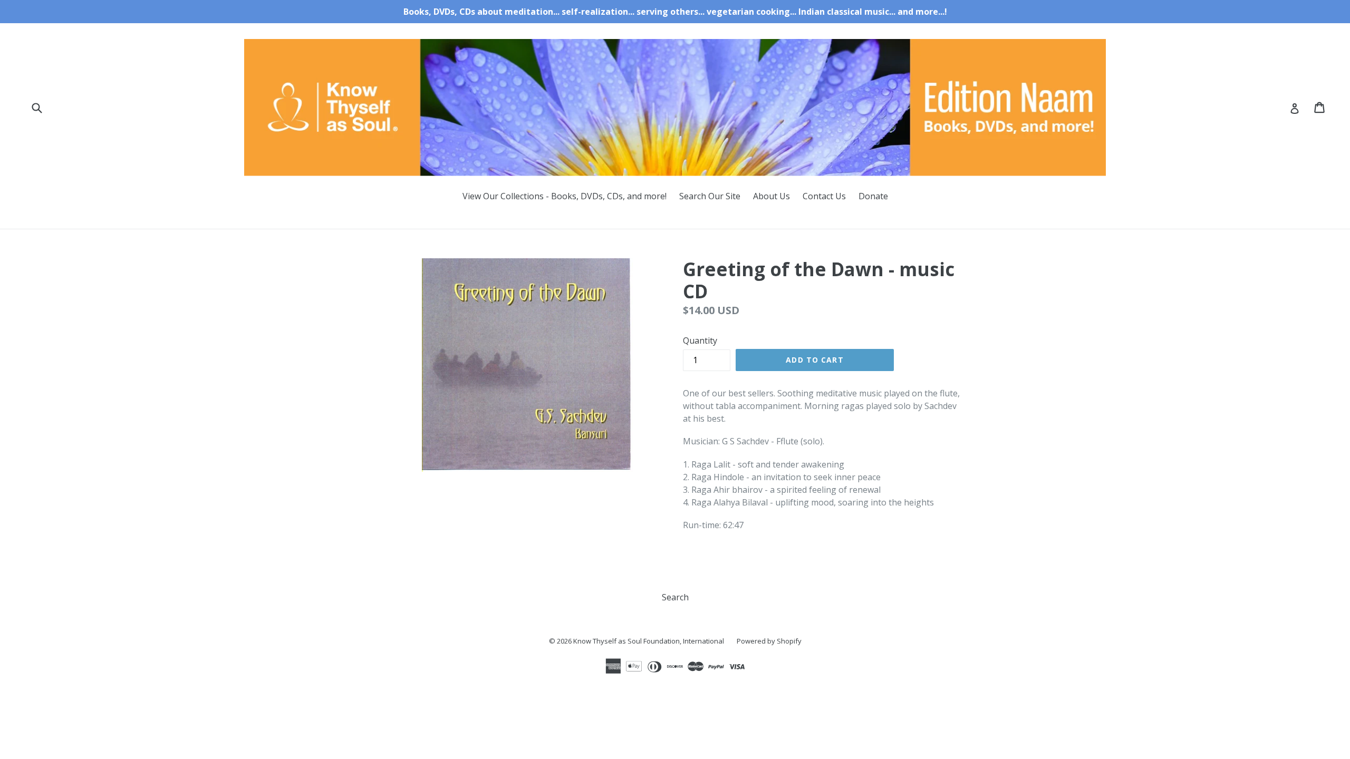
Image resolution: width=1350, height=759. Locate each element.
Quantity (700, 340)
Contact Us (824, 196)
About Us (771, 196)
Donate (873, 196)
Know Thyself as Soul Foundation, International (648, 641)
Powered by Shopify (769, 641)
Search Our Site (709, 196)
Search (675, 597)
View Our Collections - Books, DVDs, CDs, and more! (564, 196)
